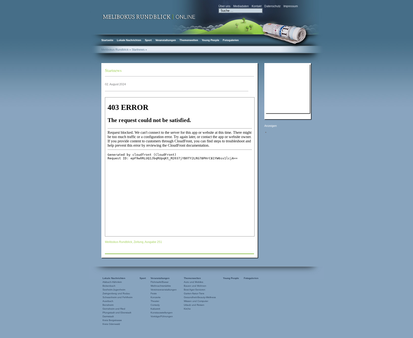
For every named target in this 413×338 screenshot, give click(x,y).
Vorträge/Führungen (162, 316)
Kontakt (256, 6)
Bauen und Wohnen (195, 285)
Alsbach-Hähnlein (112, 282)
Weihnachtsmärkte (161, 285)
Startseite (107, 40)
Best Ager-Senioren (194, 289)
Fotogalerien (231, 40)
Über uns (224, 6)
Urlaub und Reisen (194, 305)
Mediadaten (241, 6)
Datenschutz (272, 6)
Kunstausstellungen (162, 312)
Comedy (155, 305)
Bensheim (108, 305)
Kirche (187, 308)
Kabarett (155, 308)
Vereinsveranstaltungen (164, 289)
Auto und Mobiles (193, 282)
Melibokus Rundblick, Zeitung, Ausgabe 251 (133, 242)
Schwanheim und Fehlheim (117, 297)
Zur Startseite (149, 16)
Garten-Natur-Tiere (194, 293)
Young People (210, 40)
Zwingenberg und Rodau (116, 293)
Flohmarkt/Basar (159, 282)
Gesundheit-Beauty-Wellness (200, 297)
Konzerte (156, 297)
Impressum (290, 6)
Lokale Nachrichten (129, 40)
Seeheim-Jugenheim (114, 289)
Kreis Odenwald (111, 324)
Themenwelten (188, 40)
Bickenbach (109, 285)
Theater (155, 301)
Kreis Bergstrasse (112, 320)
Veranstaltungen (165, 40)
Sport (148, 40)
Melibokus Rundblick (115, 49)
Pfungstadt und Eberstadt (117, 312)
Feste (154, 293)
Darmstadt (108, 316)
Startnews (113, 70)
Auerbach (108, 301)
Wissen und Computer (196, 301)
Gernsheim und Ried (114, 308)
